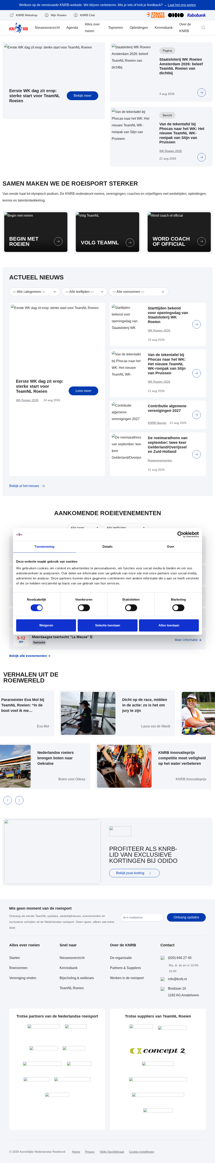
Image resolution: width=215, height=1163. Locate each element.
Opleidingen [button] (139, 27)
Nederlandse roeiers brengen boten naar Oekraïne (67, 758)
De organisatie (121, 958)
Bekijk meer (82, 95)
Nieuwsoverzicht (47, 27)
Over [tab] (170, 546)
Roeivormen (18, 968)
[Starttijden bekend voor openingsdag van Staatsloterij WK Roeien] (196, 324)
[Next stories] (19, 800)
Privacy (90, 1151)
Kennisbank (164, 27)
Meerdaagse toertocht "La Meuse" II (62, 637)
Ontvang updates (186, 917)
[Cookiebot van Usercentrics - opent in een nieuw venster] (180, 534)
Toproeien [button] (115, 27)
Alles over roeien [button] (92, 27)
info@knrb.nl (177, 979)
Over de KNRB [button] (185, 27)
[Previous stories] (7, 800)
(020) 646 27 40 (179, 958)
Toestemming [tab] (44, 546)
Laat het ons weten (182, 5)
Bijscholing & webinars (77, 978)
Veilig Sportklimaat (112, 1151)
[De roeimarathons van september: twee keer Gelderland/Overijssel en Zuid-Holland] (196, 454)
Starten (14, 958)
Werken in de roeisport (127, 978)
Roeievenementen (160, 460)
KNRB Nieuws (157, 422)
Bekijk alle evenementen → (30, 656)
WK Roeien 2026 (170, 151)
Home (76, 1151)
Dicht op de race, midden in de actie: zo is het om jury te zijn (132, 705)
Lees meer (83, 391)
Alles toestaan (169, 625)
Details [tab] (107, 546)
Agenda (72, 27)
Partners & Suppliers (125, 968)
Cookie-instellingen (141, 1151)
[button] (203, 27)
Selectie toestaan (107, 625)
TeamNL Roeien (72, 988)
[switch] (84, 607)
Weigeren (46, 625)
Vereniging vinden (22, 978)
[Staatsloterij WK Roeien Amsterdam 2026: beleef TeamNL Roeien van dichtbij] (201, 92)
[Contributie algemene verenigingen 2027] (196, 415)
